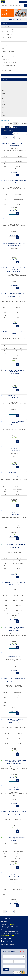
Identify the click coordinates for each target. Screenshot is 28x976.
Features (4, 87)
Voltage (4, 115)
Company (5, 964)
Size (3, 101)
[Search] (25, 5)
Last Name (16, 959)
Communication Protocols (7, 85)
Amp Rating (4, 82)
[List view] (4, 127)
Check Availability (14, 172)
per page (15, 127)
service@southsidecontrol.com (7, 935)
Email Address (6, 954)
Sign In (15, 123)
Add (17, 175)
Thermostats (18, 19)
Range (3, 98)
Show (8, 127)
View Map (12, 924)
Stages (3, 104)
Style (3, 107)
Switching (4, 110)
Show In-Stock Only (9, 130)
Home (3, 19)
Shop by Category (10, 19)
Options (4, 93)
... (15, 137)
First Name (5, 959)
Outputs (4, 96)
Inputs (3, 90)
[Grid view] (2, 127)
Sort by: (11, 133)
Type (3, 112)
